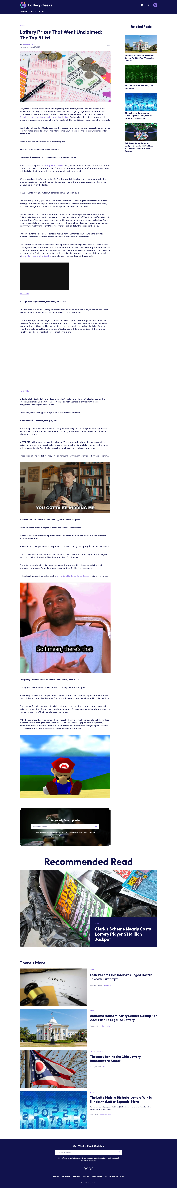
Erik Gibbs (107, 985)
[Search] (155, 5)
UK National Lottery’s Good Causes (73, 576)
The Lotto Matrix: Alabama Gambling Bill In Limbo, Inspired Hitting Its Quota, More (139, 115)
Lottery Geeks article (53, 165)
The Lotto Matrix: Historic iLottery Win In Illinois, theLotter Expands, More (121, 1099)
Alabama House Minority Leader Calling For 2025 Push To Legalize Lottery (139, 58)
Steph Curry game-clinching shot (36, 256)
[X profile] (148, 5)
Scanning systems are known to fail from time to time (44, 117)
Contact (66, 1177)
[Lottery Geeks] (36, 5)
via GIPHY (24, 293)
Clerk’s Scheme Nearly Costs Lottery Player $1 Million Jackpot (123, 934)
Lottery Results (27, 11)
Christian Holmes (28, 45)
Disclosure (97, 1177)
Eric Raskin (106, 1026)
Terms (86, 1177)
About (56, 1177)
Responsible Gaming (114, 1177)
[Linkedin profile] (142, 5)
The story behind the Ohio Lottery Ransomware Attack (115, 1059)
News (41, 11)
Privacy (76, 1177)
